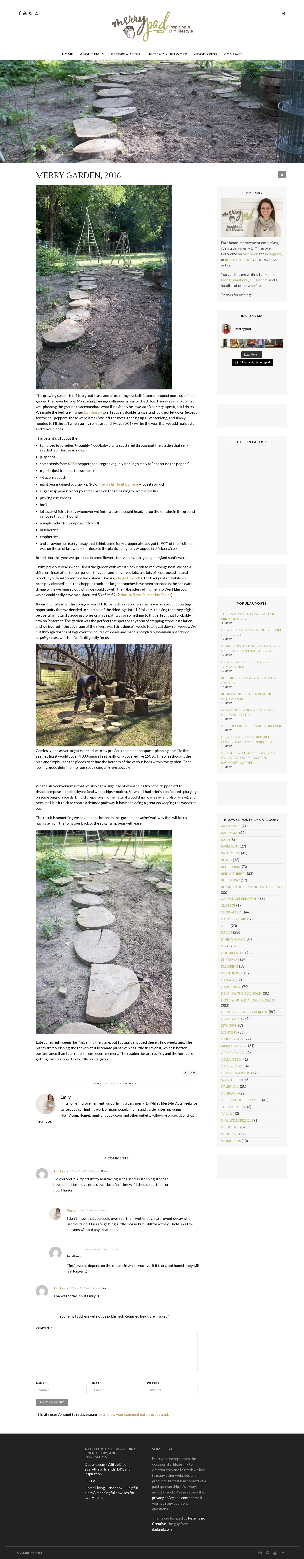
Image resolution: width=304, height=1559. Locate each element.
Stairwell (230, 1087)
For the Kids (232, 973)
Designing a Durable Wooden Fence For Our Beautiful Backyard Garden (248, 758)
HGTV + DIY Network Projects (248, 1000)
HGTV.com (258, 280)
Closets (228, 906)
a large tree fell (128, 578)
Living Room (232, 1039)
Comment (44, 1328)
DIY (115, 1083)
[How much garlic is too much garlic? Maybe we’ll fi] (260, 343)
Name (41, 1383)
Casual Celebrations (240, 899)
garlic (47, 470)
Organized (231, 1060)
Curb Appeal (232, 912)
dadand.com (162, 1529)
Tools (226, 1114)
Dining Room (233, 939)
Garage (228, 980)
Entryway (230, 960)
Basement (230, 846)
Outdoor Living (236, 1073)
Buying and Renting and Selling (251, 887)
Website (153, 1383)
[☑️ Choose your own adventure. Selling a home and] (225, 343)
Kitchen (228, 1026)
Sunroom (230, 1093)
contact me (190, 1497)
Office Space (232, 1053)
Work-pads (231, 1141)
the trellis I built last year (119, 484)
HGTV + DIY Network (167, 54)
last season (93, 412)
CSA (73, 463)
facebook (250, 254)
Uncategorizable (237, 1121)
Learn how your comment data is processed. (133, 1414)
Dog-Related (233, 953)
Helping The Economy (241, 994)
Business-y (230, 880)
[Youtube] (24, 13)
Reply (104, 1171)
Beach (226, 860)
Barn (225, 840)
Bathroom (230, 853)
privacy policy (163, 1497)
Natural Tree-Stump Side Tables (145, 594)
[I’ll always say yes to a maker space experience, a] (234, 343)
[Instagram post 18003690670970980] (269, 343)
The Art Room (233, 1107)
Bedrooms (230, 867)
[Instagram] (36, 13)
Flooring (229, 967)
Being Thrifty (233, 874)
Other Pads (231, 1066)
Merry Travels (234, 1046)
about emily (92, 54)
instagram (273, 254)
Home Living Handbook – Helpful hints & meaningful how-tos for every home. (111, 1492)
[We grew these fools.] (278, 343)
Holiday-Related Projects (244, 1012)
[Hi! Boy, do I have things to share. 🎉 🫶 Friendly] (251, 343)
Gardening (130, 1083)
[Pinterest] (30, 13)
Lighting (229, 1032)
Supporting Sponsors (241, 1100)
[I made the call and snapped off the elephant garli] (243, 343)
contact (233, 54)
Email (96, 1383)
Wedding (229, 1127)
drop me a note (237, 259)
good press (205, 54)
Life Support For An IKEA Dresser (251, 726)
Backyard (102, 1083)
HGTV (90, 1481)
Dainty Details (234, 919)
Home (67, 54)
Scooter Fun (233, 1080)
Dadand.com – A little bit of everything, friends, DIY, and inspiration (107, 1469)
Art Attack (231, 826)
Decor (226, 933)
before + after (126, 54)
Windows (230, 1134)
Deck (225, 926)
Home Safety (233, 1019)
